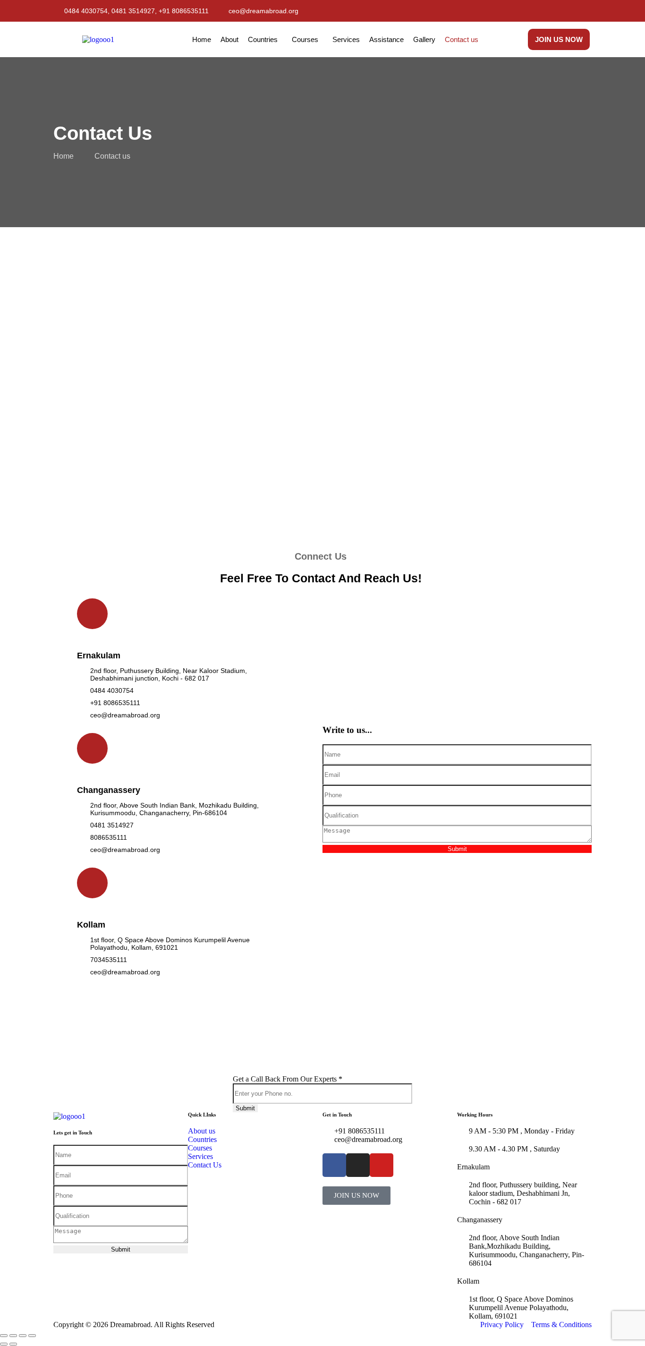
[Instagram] (583, 10)
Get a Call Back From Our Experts (287, 1079)
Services (346, 39)
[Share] (22, 1335)
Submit (457, 848)
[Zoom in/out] (4, 1335)
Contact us (461, 39)
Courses (305, 39)
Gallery (424, 39)
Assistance (386, 39)
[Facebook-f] (334, 1165)
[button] (265, 39)
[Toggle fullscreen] (13, 1335)
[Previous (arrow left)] (4, 1344)
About (229, 39)
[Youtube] (567, 10)
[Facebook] (552, 10)
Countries (263, 39)
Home (201, 39)
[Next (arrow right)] (13, 1344)
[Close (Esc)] (32, 1335)
